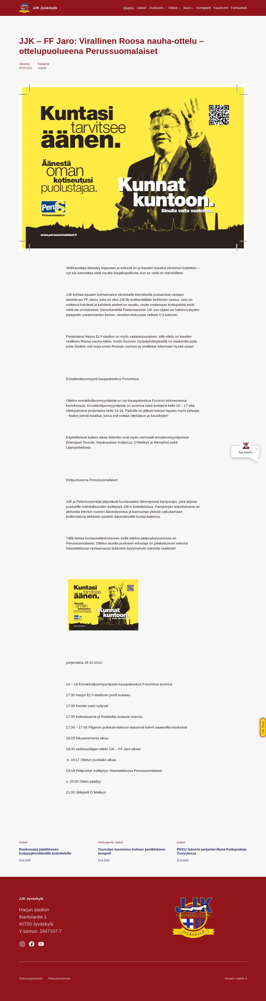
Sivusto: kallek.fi (236, 978)
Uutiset (42, 67)
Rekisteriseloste (59, 978)
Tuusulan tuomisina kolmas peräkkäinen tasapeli (131, 851)
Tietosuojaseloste (31, 978)
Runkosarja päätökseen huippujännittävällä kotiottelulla (45, 851)
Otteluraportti (105, 842)
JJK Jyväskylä (45, 8)
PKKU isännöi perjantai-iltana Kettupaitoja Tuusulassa (211, 851)
